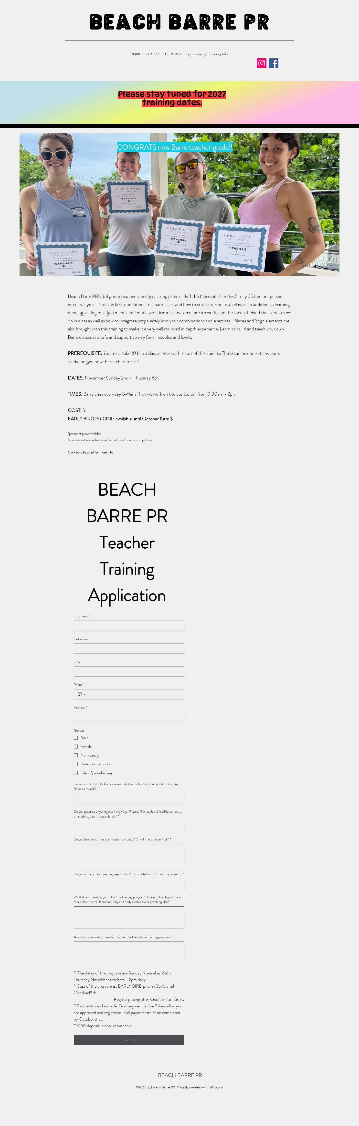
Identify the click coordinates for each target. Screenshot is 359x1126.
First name (82, 616)
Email (79, 662)
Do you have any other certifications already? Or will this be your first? (122, 839)
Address (80, 707)
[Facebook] (273, 63)
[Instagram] (261, 63)
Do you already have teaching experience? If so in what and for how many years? (129, 874)
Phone (79, 684)
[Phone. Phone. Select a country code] (82, 694)
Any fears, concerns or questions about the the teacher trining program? (124, 937)
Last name (82, 639)
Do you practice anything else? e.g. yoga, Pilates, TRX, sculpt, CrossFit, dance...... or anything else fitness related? (128, 814)
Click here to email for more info (90, 452)
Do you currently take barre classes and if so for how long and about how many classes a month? (126, 786)
